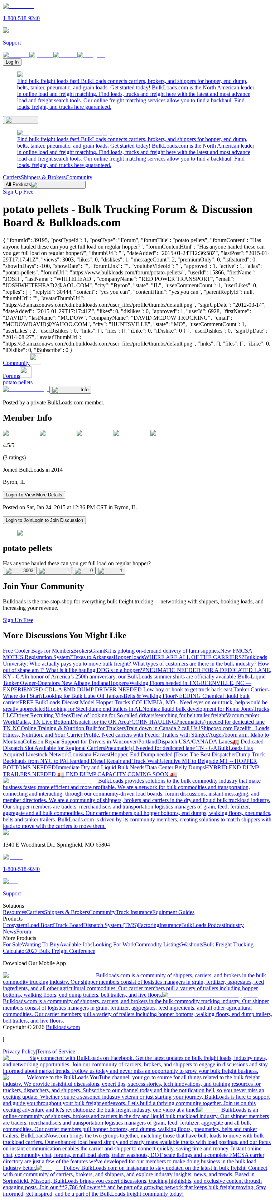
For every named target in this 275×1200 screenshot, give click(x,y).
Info (84, 389)
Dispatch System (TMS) (110, 925)
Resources (14, 912)
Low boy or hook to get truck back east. (188, 689)
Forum (23, 931)
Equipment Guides (173, 912)
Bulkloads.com (63, 1027)
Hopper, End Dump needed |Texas (150, 754)
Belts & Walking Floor (149, 696)
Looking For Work (113, 944)
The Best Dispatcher (213, 754)
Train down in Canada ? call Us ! (163, 728)
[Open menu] (20, 120)
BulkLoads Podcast (203, 925)
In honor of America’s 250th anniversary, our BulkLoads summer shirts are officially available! (131, 676)
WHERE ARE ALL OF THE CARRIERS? (194, 657)
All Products (18, 184)
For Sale (12, 944)
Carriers (12, 177)
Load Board (40, 925)
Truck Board (68, 925)
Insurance (170, 925)
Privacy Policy (19, 1051)
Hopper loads (129, 657)
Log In (12, 62)
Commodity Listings (158, 944)
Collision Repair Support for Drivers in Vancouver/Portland (90, 741)
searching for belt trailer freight (191, 715)
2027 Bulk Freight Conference (60, 951)
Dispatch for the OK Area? (101, 722)
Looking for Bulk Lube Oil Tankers (83, 696)
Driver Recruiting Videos (42, 715)
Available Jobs (75, 944)
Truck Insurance (134, 912)
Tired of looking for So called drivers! (113, 715)
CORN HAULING (153, 722)
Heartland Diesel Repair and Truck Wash (113, 761)
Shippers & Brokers (43, 177)
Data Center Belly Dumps (175, 767)
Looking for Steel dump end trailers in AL (94, 709)
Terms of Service (56, 1051)
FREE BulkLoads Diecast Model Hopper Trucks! (75, 702)
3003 (28, 570)
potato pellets (18, 382)
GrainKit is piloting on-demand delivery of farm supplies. (155, 651)
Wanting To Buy (40, 944)
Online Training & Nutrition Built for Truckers (73, 728)
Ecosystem (15, 925)
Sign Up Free (18, 192)
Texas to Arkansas (93, 657)
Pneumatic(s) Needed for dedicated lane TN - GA (161, 748)
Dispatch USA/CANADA (187, 741)
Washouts (192, 944)
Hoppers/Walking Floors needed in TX (152, 683)
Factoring (148, 925)
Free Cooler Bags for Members (38, 651)
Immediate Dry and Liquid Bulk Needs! (101, 767)
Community (79, 177)
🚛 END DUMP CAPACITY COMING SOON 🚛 (117, 774)
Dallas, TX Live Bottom (43, 722)
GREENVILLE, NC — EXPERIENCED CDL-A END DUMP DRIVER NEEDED (127, 686)
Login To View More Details (34, 494)
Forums (11, 376)
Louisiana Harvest (89, 754)
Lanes (225, 741)
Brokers (82, 651)
